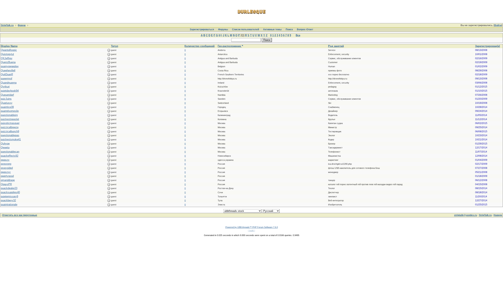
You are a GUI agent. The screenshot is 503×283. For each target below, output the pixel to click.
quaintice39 (7, 107)
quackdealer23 (9, 188)
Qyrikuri (5, 86)
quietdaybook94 (10, 90)
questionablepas (10, 135)
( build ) (251, 230)
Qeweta (5, 147)
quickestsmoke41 (11, 139)
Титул (114, 46)
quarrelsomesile (10, 110)
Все (298, 35)
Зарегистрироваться (202, 29)
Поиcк (289, 29)
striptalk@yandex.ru (465, 215)
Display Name (9, 46)
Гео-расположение (230, 46)
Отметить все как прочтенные (19, 215)
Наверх (498, 215)
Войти (497, 25)
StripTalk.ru (7, 25)
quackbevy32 (8, 200)
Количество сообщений (199, 46)
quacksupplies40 (10, 192)
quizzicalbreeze (9, 127)
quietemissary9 (9, 196)
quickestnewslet (10, 119)
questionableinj (9, 115)
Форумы (223, 29)
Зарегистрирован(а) (487, 46)
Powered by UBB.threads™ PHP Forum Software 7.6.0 (251, 227)
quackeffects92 (9, 155)
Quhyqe (5, 143)
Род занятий (336, 46)
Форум (22, 25)
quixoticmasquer (10, 123)
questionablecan (10, 151)
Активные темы (272, 29)
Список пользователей (245, 29)
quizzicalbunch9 (10, 131)
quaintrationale (9, 204)
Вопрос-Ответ (305, 29)
